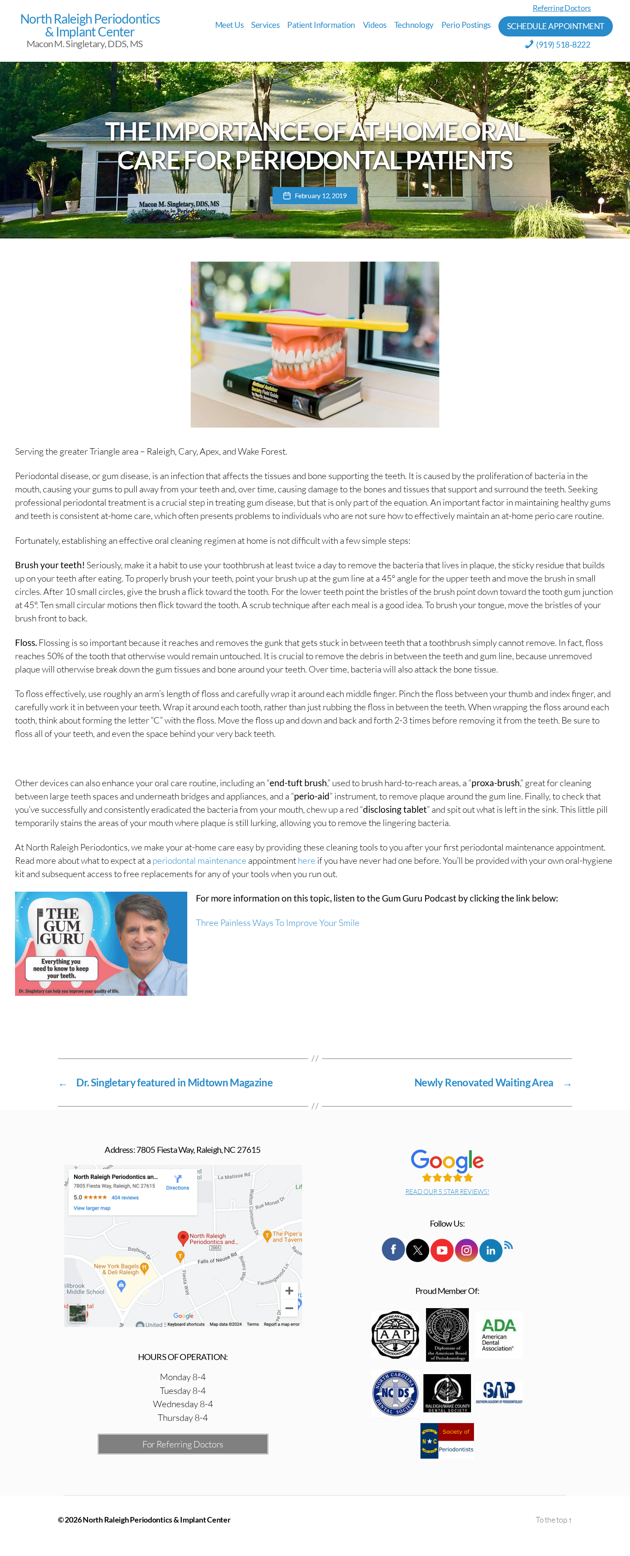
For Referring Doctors (182, 1444)
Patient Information (321, 25)
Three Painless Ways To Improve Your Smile (278, 922)
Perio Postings (466, 25)
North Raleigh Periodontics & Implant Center (90, 25)
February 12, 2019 (320, 195)
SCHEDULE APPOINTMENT (555, 26)
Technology (414, 25)
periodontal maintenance (199, 860)
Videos (375, 25)
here (306, 860)
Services (265, 25)
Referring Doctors (562, 7)
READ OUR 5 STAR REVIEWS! (447, 1192)
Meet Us (229, 25)
